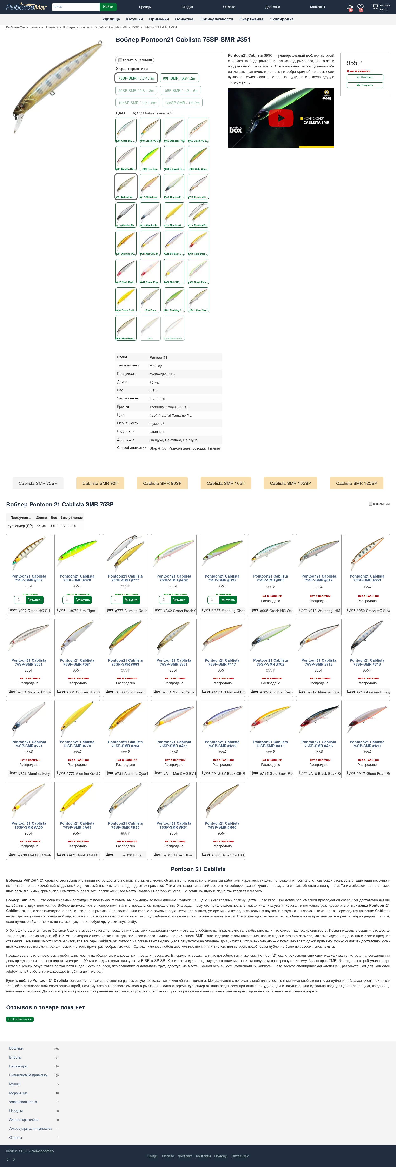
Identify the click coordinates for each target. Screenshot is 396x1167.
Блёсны (34, 1057)
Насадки (34, 1110)
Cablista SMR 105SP (290, 483)
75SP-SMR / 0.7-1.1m (136, 78)
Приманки (159, 19)
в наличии (381, 503)
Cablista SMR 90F (100, 483)
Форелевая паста (34, 1101)
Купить (36, 599)
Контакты (317, 6)
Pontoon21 (86, 27)
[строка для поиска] (76, 7)
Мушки (34, 1083)
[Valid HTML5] (7, 1159)
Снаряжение (251, 19)
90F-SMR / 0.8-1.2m (179, 78)
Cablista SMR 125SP (356, 483)
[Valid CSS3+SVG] (13, 1159)
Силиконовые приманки (34, 1074)
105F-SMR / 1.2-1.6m (180, 90)
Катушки (134, 19)
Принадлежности (216, 19)
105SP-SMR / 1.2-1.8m (137, 102)
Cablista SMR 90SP (162, 483)
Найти (108, 6)
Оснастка (184, 19)
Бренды (145, 6)
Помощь (221, 1155)
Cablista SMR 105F (226, 483)
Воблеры (69, 27)
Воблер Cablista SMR (112, 27)
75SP (135, 27)
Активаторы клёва (34, 1119)
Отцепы (34, 1137)
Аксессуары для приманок (34, 1128)
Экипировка (282, 19)
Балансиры (34, 1065)
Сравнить (367, 85)
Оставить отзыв (22, 1019)
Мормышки (34, 1092)
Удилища (111, 19)
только (137, 59)
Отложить (367, 77)
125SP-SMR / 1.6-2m (182, 102)
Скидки (187, 6)
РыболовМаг (15, 27)
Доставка (272, 6)
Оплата (229, 6)
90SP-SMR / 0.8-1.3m (136, 90)
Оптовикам (240, 1155)
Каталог (35, 27)
